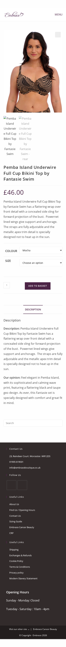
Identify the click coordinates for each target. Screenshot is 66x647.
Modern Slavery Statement (23, 578)
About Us (14, 504)
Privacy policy (16, 572)
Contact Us (15, 515)
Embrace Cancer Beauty (21, 527)
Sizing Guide (15, 521)
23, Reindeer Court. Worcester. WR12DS (29, 456)
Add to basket (37, 285)
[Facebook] (31, 3)
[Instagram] (22, 485)
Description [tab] (33, 309)
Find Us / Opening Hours (22, 510)
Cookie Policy (16, 561)
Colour (11, 251)
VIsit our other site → (19, 629)
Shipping (13, 549)
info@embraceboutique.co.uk (24, 467)
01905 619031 (16, 461)
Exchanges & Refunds (20, 555)
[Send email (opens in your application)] (35, 3)
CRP (11, 533)
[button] (58, 34)
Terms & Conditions (19, 566)
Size (8, 261)
